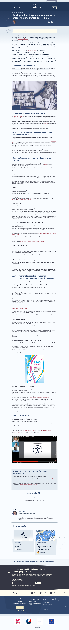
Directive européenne (31, 124)
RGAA (45, 163)
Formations (26, 7)
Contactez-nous (45, 609)
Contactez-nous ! (32, 488)
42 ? (14, 7)
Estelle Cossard (42, 552)
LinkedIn (35, 593)
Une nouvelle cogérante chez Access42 (22, 545)
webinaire (39, 466)
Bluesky (53, 593)
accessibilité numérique (17, 116)
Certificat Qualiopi (46, 602)
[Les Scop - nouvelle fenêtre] (17, 621)
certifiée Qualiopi (31, 50)
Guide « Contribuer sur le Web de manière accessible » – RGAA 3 (32, 241)
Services (19, 7)
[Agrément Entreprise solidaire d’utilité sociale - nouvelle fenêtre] (28, 621)
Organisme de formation (42, 502)
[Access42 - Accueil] (34, 6)
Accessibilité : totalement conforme (34, 614)
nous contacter (49, 561)
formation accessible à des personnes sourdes (28, 484)
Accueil (13, 12)
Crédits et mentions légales (47, 604)
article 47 (46, 123)
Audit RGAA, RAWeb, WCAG (34, 599)
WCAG (45, 164)
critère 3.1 (14, 199)
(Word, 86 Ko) (45, 430)
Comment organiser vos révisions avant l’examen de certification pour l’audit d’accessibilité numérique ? (44, 547)
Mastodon (44, 593)
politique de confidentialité (18, 586)
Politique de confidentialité (47, 606)
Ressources (47, 7)
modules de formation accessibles (47, 478)
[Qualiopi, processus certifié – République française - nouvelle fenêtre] (40, 621)
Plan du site (45, 607)
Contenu (14, 1)
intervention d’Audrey (17, 432)
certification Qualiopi (23, 38)
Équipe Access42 (20, 549)
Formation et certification (21, 12)
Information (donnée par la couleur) (24, 199)
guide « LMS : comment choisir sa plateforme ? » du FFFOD (27, 350)
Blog (41, 7)
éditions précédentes (37, 575)
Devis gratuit (19, 607)
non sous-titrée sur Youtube (28, 430)
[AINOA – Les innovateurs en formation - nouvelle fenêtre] (51, 621)
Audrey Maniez (19, 22)
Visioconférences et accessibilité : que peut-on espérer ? (40, 397)
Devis (54, 7)
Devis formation (19, 610)
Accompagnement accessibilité (34, 601)
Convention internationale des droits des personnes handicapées (29, 127)
